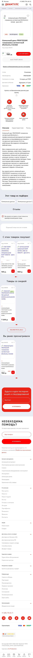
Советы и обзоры (7, 577)
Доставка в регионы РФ (9, 540)
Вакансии (5, 514)
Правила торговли (7, 586)
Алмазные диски (8, 202)
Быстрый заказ (16, 59)
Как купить (5, 491)
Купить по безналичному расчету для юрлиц (16, 66)
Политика (5, 589)
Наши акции (5, 525)
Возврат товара (6, 549)
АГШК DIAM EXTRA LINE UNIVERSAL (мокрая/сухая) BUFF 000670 (7, 265)
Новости (4, 494)
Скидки (4, 528)
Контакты (5, 517)
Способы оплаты (7, 546)
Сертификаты (6, 508)
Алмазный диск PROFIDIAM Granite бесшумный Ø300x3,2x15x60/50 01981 (6, 311)
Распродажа (5, 479)
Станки (4, 468)
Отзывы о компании (8, 502)
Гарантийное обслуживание (10, 557)
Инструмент (5, 473)
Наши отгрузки (6, 497)
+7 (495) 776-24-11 (25, 1)
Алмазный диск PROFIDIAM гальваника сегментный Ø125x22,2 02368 (7, 365)
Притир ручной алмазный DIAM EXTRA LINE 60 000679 (24, 265)
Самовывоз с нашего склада (10, 543)
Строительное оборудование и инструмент (15, 471)
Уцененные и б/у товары (9, 482)
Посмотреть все (16, 330)
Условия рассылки (7, 594)
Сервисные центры (7, 560)
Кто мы (4, 499)
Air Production (12, 649)
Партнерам (5, 580)
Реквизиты (5, 511)
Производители (6, 583)
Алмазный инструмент (8, 462)
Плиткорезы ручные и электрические (13, 465)
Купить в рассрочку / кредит (10, 568)
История (4, 505)
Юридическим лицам (8, 606)
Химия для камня (7, 476)
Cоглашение (5, 592)
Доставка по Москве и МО (9, 537)
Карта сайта (5, 597)
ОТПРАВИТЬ (16, 406)
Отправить (16, 441)
